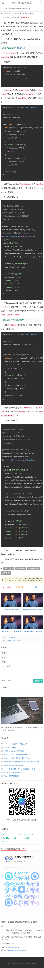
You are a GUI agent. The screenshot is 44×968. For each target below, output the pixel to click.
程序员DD (5, 841)
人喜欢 (8, 587)
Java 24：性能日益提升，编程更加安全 (17, 758)
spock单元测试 (33, 569)
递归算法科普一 (11, 637)
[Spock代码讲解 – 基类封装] (33, 622)
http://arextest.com (12, 948)
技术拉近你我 (28, 834)
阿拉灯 (4, 834)
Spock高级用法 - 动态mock (11, 631)
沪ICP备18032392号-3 (32, 963)
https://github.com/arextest (17, 950)
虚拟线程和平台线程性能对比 (14, 765)
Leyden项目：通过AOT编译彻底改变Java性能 (19, 769)
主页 (2, 9)
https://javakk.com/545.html (32, 580)
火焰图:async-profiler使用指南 (14, 751)
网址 (3, 662)
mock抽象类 (9, 569)
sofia (4, 13)
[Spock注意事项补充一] (11, 600)
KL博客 (26, 838)
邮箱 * (4, 657)
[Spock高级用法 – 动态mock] (11, 622)
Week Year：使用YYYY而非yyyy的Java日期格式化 (21, 762)
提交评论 (39, 681)
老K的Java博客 (22, 3)
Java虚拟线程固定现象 (11, 776)
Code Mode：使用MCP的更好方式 (15, 744)
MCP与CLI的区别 (10, 747)
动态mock (38, 39)
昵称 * (4, 653)
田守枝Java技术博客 (9, 838)
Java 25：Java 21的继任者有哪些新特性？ (18, 754)
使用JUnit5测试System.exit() (13, 772)
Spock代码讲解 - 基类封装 (33, 631)
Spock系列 (8, 9)
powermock (21, 569)
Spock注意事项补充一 (11, 609)
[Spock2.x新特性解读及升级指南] (33, 600)
